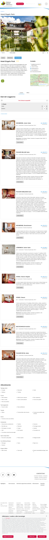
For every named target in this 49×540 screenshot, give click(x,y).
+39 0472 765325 (38, 476)
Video (33, 513)
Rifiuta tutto (32, 536)
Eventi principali (4, 505)
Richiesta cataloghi (36, 508)
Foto (33, 511)
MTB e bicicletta (20, 507)
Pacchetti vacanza (44, 507)
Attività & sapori (20, 483)
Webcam (34, 504)
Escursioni (19, 502)
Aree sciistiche (27, 483)
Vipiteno (10, 507)
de (29, 3)
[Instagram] (8, 474)
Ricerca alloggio (43, 504)
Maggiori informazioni (8, 536)
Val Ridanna (11, 513)
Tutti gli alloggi (43, 505)
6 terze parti (8, 518)
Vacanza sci (19, 513)
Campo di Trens (12, 508)
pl (34, 3)
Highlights (3, 483)
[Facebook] (3, 474)
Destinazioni (11, 502)
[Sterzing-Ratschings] (7, 4)
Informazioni (35, 483)
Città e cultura (19, 511)
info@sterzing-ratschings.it (40, 479)
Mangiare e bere (20, 505)
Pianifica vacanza (20, 3)
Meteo (33, 502)
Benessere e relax (20, 508)
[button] (46, 516)
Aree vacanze (12, 483)
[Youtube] (14, 474)
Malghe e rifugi (20, 504)
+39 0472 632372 (43, 477)
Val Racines (11, 511)
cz (32, 3)
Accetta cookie (42, 536)
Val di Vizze (11, 510)
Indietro (2, 11)
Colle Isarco (11, 504)
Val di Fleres (11, 505)
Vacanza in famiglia (20, 510)
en (31, 3)
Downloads (34, 510)
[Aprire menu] (46, 4)
